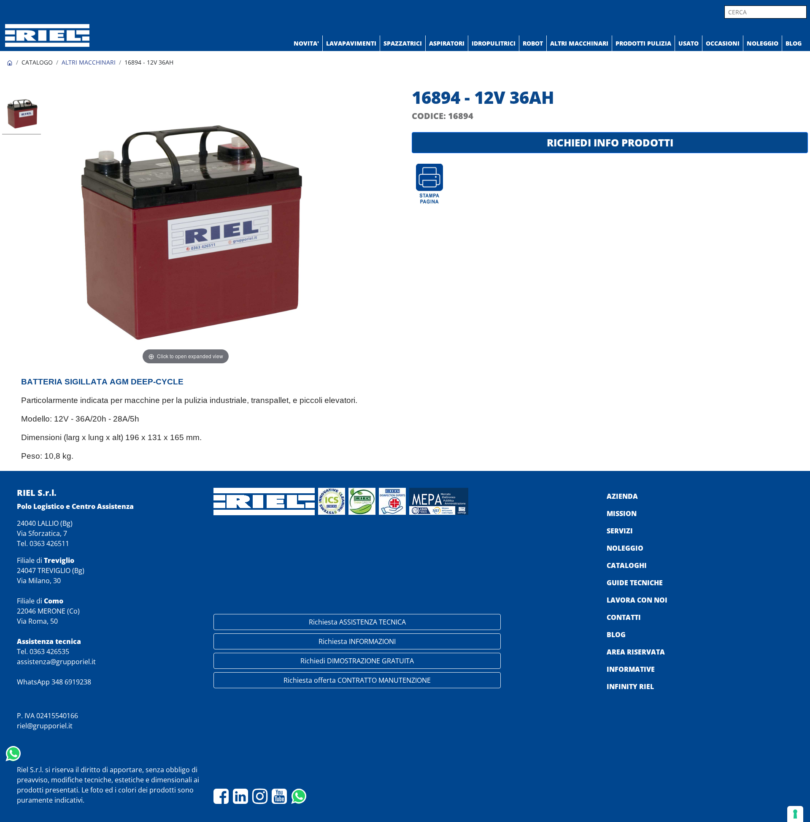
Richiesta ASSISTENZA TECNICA (357, 622)
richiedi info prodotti (610, 142)
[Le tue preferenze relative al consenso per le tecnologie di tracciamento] (795, 814)
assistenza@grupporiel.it (56, 661)
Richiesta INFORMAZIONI (357, 641)
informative (631, 669)
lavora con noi (637, 600)
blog (616, 634)
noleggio (625, 548)
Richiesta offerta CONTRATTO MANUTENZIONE (357, 680)
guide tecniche (635, 582)
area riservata (636, 652)
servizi (620, 530)
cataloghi (627, 565)
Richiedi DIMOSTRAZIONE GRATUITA (357, 660)
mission (622, 513)
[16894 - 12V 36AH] (21, 114)
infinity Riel (630, 686)
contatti (624, 617)
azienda (622, 496)
